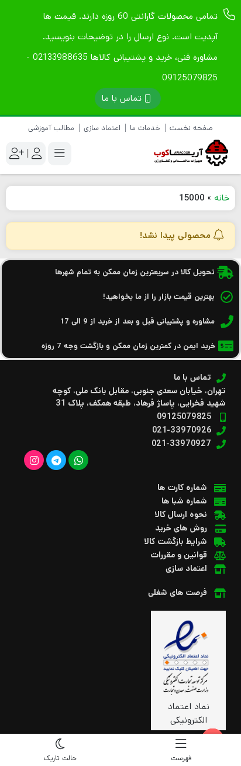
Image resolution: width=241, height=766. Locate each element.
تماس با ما (122, 98)
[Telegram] (56, 460)
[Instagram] (34, 460)
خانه (221, 198)
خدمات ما (145, 128)
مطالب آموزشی (51, 128)
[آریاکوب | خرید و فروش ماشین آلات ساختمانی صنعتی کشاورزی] (188, 154)
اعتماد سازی (102, 128)
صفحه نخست (191, 128)
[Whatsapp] (78, 460)
